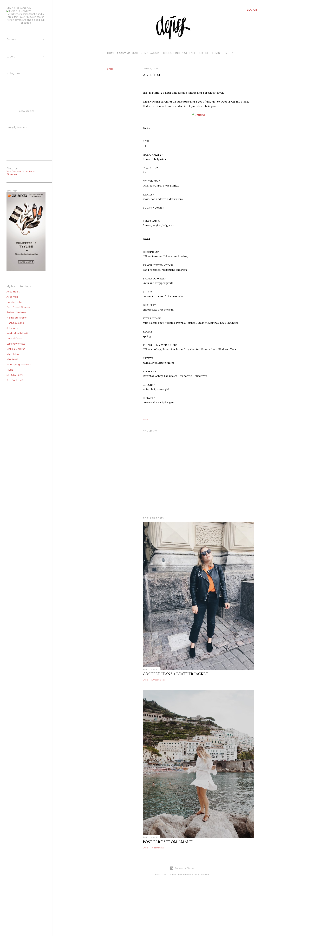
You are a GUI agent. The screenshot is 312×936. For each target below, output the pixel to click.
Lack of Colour (14, 338)
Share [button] (110, 68)
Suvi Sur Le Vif (14, 380)
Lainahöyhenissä (15, 343)
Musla (9, 369)
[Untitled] (198, 114)
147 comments (157, 847)
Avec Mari (12, 296)
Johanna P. (12, 328)
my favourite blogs (158, 53)
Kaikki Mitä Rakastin (17, 333)
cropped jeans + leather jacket (175, 673)
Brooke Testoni (15, 302)
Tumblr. (227, 53)
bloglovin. (213, 53)
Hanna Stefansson (16, 317)
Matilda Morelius (15, 348)
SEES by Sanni (14, 375)
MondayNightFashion (18, 364)
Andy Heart (13, 291)
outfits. (137, 53)
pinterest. (180, 53)
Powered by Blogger (184, 868)
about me (123, 53)
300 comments (158, 680)
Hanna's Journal (15, 322)
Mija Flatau (12, 354)
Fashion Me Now (16, 312)
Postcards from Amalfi (168, 841)
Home (111, 53)
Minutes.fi (12, 359)
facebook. (196, 53)
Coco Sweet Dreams (18, 307)
